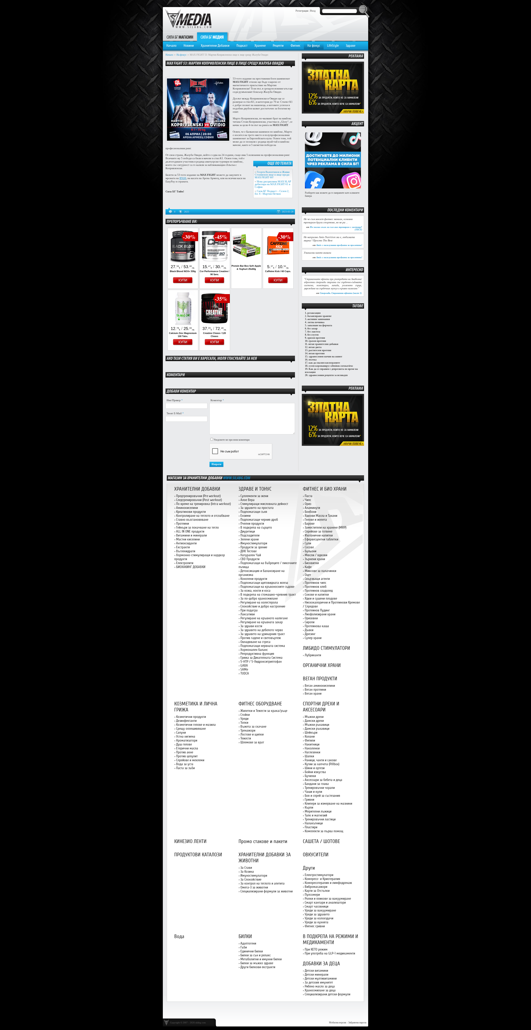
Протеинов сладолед (319, 591)
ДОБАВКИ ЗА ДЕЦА (321, 964)
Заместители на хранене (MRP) (325, 527)
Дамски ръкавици (317, 729)
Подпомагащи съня (253, 512)
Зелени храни (249, 539)
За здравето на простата (257, 508)
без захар (312, 328)
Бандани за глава (317, 784)
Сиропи (309, 622)
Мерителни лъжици (318, 811)
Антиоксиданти (186, 543)
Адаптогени (248, 943)
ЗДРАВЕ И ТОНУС (255, 489)
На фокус (313, 46)
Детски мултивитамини (321, 978)
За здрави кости (251, 626)
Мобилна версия (337, 1022)
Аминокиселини (187, 508)
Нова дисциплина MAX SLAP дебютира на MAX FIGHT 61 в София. (273, 184)
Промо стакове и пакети (263, 841)
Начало (171, 46)
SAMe (244, 669)
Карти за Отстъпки (317, 891)
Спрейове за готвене (318, 531)
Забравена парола (357, 1022)
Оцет (308, 575)
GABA (244, 665)
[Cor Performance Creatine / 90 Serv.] (215, 262)
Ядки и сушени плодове (321, 598)
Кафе (308, 567)
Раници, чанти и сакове (321, 760)
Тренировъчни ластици (320, 819)
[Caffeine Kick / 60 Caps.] (278, 262)
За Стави (246, 868)
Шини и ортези (315, 768)
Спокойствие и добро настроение (262, 606)
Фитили (310, 740)
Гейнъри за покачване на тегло (197, 527)
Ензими (245, 516)
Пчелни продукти (252, 523)
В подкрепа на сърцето (256, 527)
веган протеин (317, 353)
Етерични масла (187, 748)
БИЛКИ (245, 936)
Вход (312, 10)
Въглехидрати (185, 551)
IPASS (182, 178)
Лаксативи (247, 614)
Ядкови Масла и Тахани (321, 516)
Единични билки (251, 951)
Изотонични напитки (319, 535)
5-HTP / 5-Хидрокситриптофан (261, 661)
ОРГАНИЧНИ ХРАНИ (322, 665)
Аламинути (312, 508)
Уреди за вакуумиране (320, 910)
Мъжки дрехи (314, 717)
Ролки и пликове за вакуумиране (328, 898)
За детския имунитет (319, 982)
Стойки (245, 715)
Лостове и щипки (252, 734)
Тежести (245, 738)
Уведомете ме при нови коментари (232, 439)
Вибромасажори (316, 887)
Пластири (311, 827)
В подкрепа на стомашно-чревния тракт (268, 594)
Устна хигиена (185, 736)
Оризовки (311, 618)
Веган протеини (315, 690)
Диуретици (247, 531)
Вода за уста (184, 764)
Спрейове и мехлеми (190, 760)
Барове (309, 523)
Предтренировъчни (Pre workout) (198, 496)
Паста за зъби (185, 768)
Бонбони (310, 512)
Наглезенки (312, 752)
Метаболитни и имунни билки (261, 959)
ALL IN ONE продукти (190, 531)
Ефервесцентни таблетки (321, 539)
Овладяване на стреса (255, 642)
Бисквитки (312, 563)
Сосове (309, 547)
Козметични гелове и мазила (196, 725)
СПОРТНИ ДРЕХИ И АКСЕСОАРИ (321, 707)
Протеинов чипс (315, 583)
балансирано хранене (319, 316)
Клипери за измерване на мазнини (328, 803)
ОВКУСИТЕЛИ (316, 855)
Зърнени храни (315, 559)
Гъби (243, 947)
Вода (179, 936)
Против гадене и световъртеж (260, 638)
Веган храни (313, 693)
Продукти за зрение (253, 547)
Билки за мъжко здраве (256, 963)
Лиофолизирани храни (320, 614)
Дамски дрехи (314, 721)
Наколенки (312, 748)
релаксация (314, 313)
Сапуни (181, 732)
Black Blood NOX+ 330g (183, 271)
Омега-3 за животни (254, 887)
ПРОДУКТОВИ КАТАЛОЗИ (198, 855)
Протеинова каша (317, 626)
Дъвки (309, 630)
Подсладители (249, 535)
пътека (313, 359)
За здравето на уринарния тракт (262, 634)
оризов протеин (316, 337)
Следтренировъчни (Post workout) (199, 500)
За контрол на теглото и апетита (262, 883)
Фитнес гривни (315, 926)
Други (309, 868)
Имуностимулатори (253, 543)
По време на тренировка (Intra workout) (203, 504)
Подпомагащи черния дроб (259, 520)
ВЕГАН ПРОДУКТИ (320, 679)
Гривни (309, 800)
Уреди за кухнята (316, 922)
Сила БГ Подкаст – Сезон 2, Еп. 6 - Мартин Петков (272, 192)
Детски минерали (316, 974)
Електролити (184, 563)
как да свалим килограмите (324, 362)
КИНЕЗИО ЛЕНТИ (190, 841)
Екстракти (183, 547)
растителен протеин (320, 350)
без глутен (313, 334)
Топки (244, 723)
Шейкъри (311, 732)
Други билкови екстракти (257, 967)
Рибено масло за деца (320, 986)
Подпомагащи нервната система (262, 646)
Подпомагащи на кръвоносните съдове (267, 587)
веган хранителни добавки (323, 344)
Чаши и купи (313, 792)
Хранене (260, 46)
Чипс (308, 500)
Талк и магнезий (316, 815)
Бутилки (310, 776)
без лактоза (313, 331)
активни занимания (318, 319)
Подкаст (241, 46)
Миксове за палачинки (320, 571)
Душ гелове (184, 744)
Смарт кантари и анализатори (325, 902)
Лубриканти (313, 655)
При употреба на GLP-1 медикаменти (330, 953)
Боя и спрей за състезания (322, 796)
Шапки (309, 756)
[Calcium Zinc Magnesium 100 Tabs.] (183, 324)
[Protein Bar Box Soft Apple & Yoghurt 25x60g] (246, 262)
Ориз (308, 504)
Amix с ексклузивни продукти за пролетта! (339, 245)
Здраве (350, 46)
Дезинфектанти (186, 721)
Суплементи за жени (254, 496)
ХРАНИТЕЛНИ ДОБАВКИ (197, 489)
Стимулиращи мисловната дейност (264, 504)
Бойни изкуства (315, 772)
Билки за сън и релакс (255, 955)
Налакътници (314, 823)
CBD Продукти (249, 559)
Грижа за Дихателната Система (261, 658)
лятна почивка (315, 322)
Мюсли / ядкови (316, 555)
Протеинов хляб (315, 587)
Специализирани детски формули (327, 994)
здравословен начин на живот (325, 356)
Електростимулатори (319, 875)
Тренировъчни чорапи (320, 788)
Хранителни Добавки (215, 46)
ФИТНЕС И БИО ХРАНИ (325, 489)
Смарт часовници (316, 906)
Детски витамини (316, 971)
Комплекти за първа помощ (324, 831)
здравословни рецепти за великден (328, 375)
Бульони (310, 551)
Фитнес (295, 46)
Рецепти (278, 46)
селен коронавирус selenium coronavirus (331, 365)
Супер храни (313, 638)
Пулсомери (312, 895)
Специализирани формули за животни (266, 891)
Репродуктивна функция (257, 654)
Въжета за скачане (253, 726)
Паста (308, 496)
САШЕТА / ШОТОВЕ (321, 841)
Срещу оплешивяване (191, 729)
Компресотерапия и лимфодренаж (328, 883)
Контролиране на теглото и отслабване (202, 516)
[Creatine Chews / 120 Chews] (215, 324)
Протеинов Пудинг (317, 610)
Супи (308, 543)
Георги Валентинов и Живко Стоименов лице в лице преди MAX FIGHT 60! (272, 174)
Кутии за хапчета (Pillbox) (322, 764)
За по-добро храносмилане (259, 598)
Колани (310, 736)
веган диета (315, 347)
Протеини (182, 523)
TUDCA (244, 673)
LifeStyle (333, 46)
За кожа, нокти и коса (255, 591)
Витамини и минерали (191, 535)
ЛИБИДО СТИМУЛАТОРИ (326, 648)
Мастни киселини (188, 539)
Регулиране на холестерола (259, 602)
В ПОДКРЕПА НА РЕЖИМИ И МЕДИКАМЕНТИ (330, 939)
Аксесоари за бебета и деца (323, 780)
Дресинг (310, 634)
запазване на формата (319, 325)
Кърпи (309, 807)
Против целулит (187, 756)
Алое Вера (247, 500)
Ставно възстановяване (192, 520)
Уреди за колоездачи (319, 918)
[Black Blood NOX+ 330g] (183, 262)
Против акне (184, 752)
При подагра (249, 610)
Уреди (244, 719)
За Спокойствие (250, 879)
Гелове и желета (316, 520)
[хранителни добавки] (236, 477)
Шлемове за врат (252, 742)
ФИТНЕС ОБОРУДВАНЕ (260, 704)
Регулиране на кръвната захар (261, 622)
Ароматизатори (186, 740)
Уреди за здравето (317, 914)
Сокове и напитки (317, 594)
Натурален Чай (250, 555)
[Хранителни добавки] (333, 112)
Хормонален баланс (254, 650)
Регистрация (302, 10)
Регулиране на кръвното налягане (264, 618)
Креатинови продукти (191, 512)
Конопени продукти (253, 579)
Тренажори (247, 730)
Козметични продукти (191, 717)
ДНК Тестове (248, 551)
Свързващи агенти (317, 579)
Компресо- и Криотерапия (322, 879)
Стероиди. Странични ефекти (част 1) (341, 293)
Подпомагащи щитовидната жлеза (264, 583)
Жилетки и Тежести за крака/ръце (263, 711)
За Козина (247, 872)
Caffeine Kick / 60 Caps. (278, 271)
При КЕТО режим (316, 949)
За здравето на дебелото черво (261, 630)
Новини (189, 46)
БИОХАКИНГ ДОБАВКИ (190, 567)
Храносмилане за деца (320, 990)
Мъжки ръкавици (317, 725)
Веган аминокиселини (320, 686)
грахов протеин (317, 341)
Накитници (312, 744)
